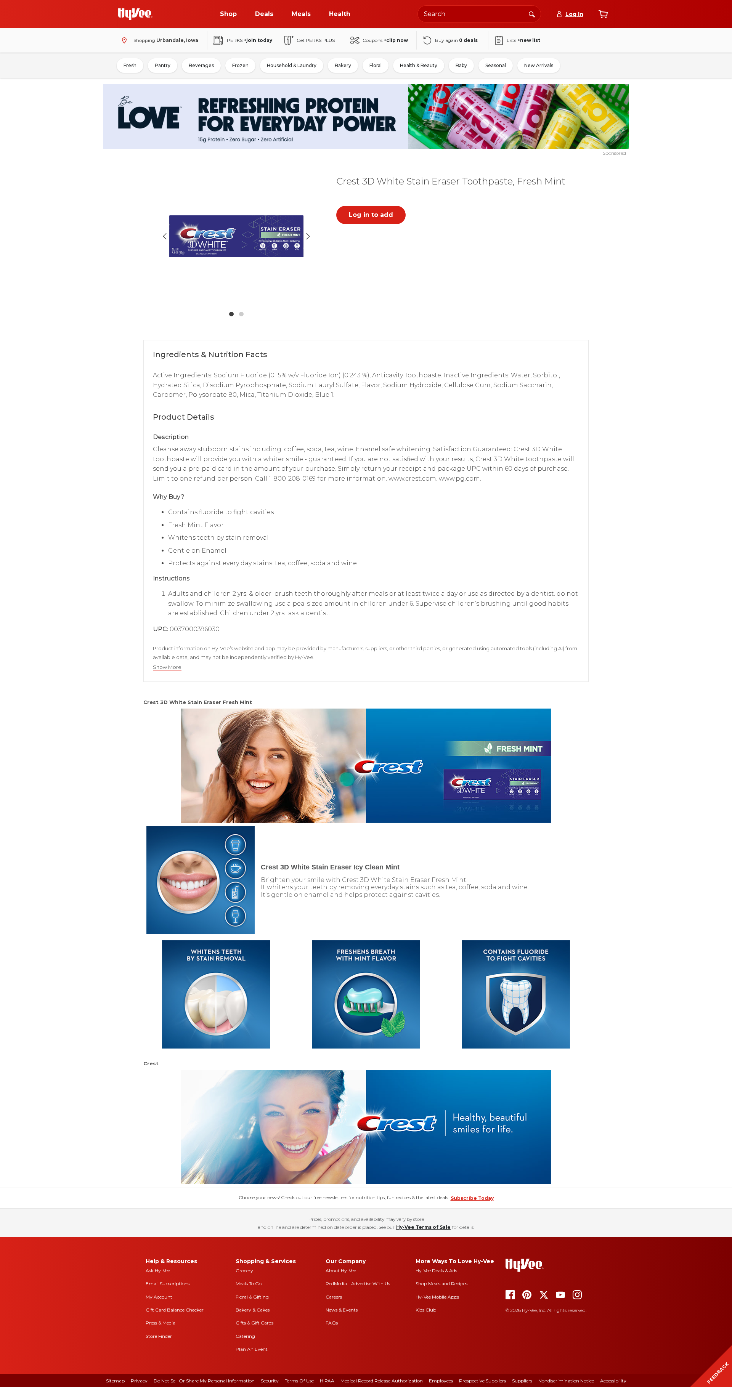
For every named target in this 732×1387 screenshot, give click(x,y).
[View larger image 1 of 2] (236, 236)
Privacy (139, 1381)
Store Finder (159, 1336)
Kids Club (426, 1310)
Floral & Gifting (252, 1297)
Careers (334, 1297)
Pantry (162, 65)
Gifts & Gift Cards (254, 1323)
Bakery (343, 65)
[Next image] (308, 236)
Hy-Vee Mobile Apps (437, 1297)
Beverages (201, 65)
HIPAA (327, 1381)
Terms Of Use (299, 1381)
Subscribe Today (472, 1198)
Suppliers (522, 1381)
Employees (441, 1381)
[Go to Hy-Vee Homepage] (135, 14)
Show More (167, 667)
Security (270, 1381)
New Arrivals (538, 65)
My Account (159, 1297)
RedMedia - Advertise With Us (358, 1283)
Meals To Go (249, 1283)
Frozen (240, 65)
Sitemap (115, 1381)
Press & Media (160, 1323)
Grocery (244, 1270)
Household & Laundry (291, 65)
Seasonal (495, 65)
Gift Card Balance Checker (175, 1310)
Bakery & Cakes (253, 1310)
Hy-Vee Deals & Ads (436, 1270)
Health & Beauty (418, 65)
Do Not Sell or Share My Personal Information (204, 1381)
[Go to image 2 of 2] (241, 314)
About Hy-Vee (341, 1270)
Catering (245, 1336)
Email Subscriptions (167, 1283)
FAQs (332, 1323)
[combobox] (479, 13)
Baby (461, 65)
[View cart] (603, 14)
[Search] (532, 13)
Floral (375, 65)
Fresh (130, 65)
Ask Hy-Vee (158, 1270)
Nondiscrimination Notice (566, 1381)
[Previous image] (164, 236)
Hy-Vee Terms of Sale (423, 1227)
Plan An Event (252, 1349)
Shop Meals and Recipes (441, 1283)
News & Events (342, 1310)
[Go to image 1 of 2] (231, 314)
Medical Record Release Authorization (381, 1381)
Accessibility (613, 1381)
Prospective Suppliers (482, 1381)
